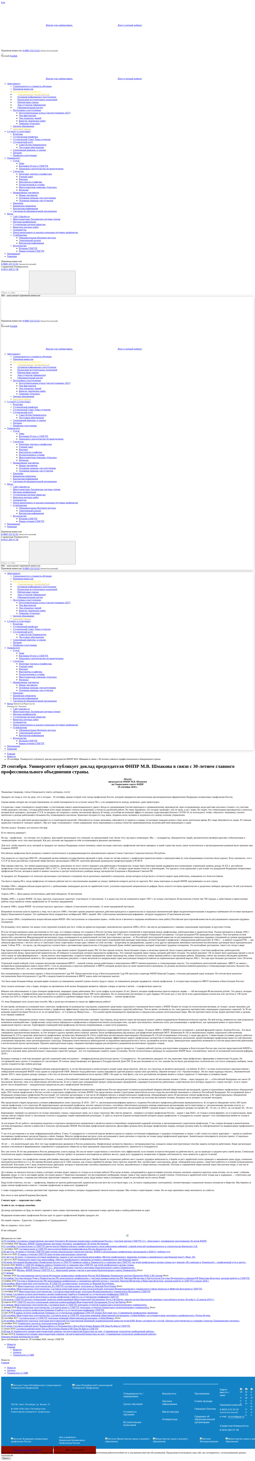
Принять (6, 1458)
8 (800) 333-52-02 (31, 50)
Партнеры (18, 203)
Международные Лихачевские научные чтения (36, 219)
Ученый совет (26, 176)
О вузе (16, 160)
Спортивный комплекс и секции (29, 150)
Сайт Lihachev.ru (21, 216)
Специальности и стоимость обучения (32, 86)
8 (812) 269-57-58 (9, 269)
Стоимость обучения (130, 1413)
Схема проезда (203, 1401)
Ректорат (23, 179)
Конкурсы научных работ (26, 227)
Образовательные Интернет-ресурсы (37, 237)
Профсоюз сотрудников (25, 155)
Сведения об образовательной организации (35, 211)
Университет (13, 158)
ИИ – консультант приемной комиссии (20, 295)
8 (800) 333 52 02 (9, 264)
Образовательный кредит (30, 107)
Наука (10, 214)
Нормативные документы (26, 192)
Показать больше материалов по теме (20, 1336)
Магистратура (170, 1411)
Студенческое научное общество (29, 224)
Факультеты (169, 1393)
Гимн (21, 163)
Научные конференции (24, 222)
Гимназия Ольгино (205, 1408)
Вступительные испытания (132, 1424)
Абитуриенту (14, 83)
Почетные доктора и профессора (35, 174)
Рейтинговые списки (28, 102)
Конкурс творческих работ (32, 121)
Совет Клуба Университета (32, 144)
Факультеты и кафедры (30, 182)
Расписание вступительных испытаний (37, 99)
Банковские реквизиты (24, 206)
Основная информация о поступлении (36, 97)
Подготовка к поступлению (27, 110)
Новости (11, 756)
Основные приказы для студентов (36, 200)
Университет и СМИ (23, 1355)
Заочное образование (23, 126)
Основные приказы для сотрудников (37, 198)
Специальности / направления (133, 1395)
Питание (17, 152)
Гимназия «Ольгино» (29, 123)
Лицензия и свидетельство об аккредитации (41, 168)
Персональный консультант (27, 1450)
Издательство (20, 245)
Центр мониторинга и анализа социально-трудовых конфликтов (45, 232)
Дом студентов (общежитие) (31, 105)
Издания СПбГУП (28, 248)
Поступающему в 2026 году (27, 91)
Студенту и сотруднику (19, 131)
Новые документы (28, 195)
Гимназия (12, 256)
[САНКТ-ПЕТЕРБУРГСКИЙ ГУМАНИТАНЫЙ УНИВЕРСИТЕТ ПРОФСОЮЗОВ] (66, 1386)
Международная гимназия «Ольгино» (38, 187)
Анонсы (17, 1352)
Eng (3, 2)
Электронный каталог (30, 240)
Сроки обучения (133, 1404)
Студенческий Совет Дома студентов (31, 139)
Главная (11, 753)
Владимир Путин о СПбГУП (33, 166)
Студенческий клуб (23, 142)
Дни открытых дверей (30, 118)
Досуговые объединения (31, 147)
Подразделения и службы (32, 184)
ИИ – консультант (75, 1450)
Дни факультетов (27, 115)
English (13, 56)
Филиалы (23, 190)
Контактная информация (25, 208)
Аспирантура (19, 229)
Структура (18, 171)
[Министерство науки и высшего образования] (148, 1440)
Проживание (13, 253)
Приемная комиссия (23, 89)
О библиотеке (20, 235)
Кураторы (18, 134)
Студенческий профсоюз (25, 137)
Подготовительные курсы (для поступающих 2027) (45, 113)
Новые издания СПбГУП (31, 251)
